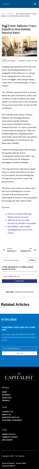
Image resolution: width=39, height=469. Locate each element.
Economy (25, 292)
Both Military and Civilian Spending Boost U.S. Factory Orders (20, 229)
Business (10, 14)
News (31, 292)
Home (3, 14)
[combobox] (14, 260)
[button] (35, 4)
